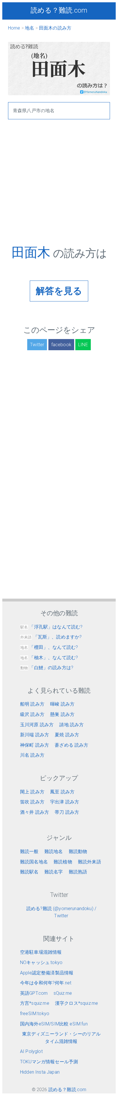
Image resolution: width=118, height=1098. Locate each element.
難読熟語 (78, 872)
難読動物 (78, 851)
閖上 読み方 (32, 792)
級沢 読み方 (32, 714)
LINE (83, 344)
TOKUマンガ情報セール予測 (49, 1061)
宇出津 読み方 (64, 802)
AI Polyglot (31, 1051)
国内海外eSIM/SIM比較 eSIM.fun (54, 1024)
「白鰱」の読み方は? (46, 667)
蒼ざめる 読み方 (71, 745)
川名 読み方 (32, 755)
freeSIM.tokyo (34, 1013)
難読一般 (29, 851)
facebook (61, 344)
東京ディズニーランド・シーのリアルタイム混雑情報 (61, 1037)
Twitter (37, 344)
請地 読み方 (71, 724)
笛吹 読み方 (32, 802)
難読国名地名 (34, 862)
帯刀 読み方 (67, 812)
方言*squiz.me (34, 1003)
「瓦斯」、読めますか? (51, 637)
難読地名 (53, 851)
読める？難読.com (59, 10)
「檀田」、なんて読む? (49, 647)
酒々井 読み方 (34, 812)
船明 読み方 (32, 704)
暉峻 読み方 (62, 704)
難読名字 (53, 872)
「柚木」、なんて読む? (49, 657)
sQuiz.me (63, 993)
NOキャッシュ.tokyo (41, 962)
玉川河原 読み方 (37, 724)
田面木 (32, 252)
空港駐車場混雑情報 (41, 952)
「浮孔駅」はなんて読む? (51, 627)
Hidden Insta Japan (40, 1072)
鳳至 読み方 (62, 792)
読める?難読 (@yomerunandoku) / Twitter (61, 912)
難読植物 (63, 862)
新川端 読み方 (34, 734)
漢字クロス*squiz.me (76, 1003)
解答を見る (59, 290)
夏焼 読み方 (67, 734)
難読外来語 (89, 862)
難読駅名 (29, 872)
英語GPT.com (34, 993)
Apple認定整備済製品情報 (46, 973)
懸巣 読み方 (62, 714)
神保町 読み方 (34, 745)
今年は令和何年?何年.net (45, 983)
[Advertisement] (59, 185)
